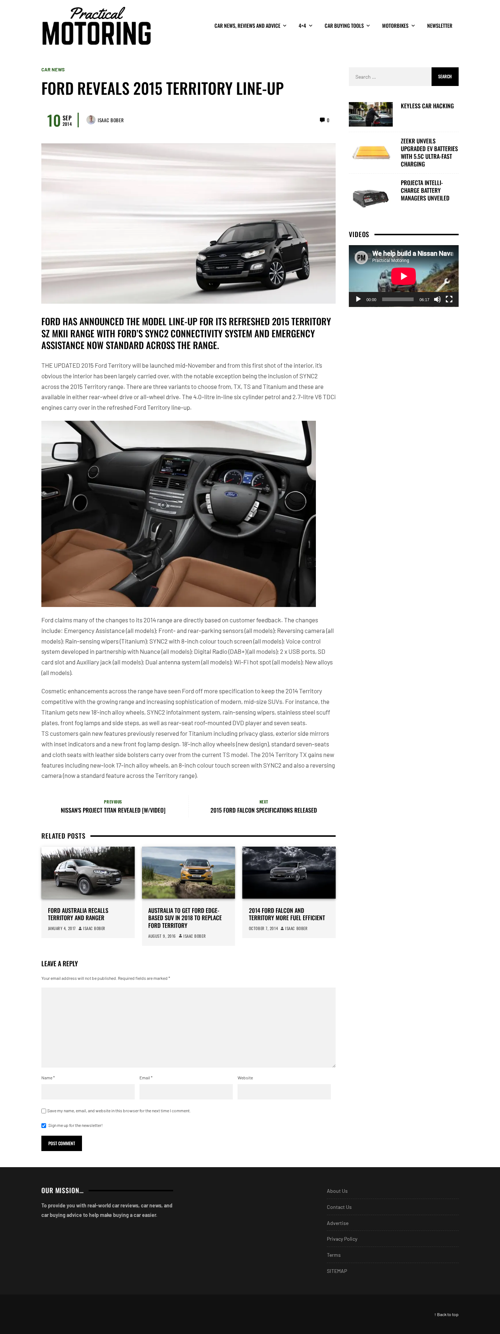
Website (245, 1077)
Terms (334, 1255)
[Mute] (437, 299)
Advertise (337, 1223)
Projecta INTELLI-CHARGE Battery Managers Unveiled (425, 190)
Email (146, 1077)
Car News (53, 69)
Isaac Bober (111, 120)
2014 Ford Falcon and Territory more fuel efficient (287, 914)
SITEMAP (337, 1271)
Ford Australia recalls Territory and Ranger (78, 914)
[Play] (358, 299)
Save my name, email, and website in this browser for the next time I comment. (119, 1110)
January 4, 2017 (62, 928)
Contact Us (339, 1207)
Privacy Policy (342, 1239)
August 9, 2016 (162, 936)
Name (48, 1077)
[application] (404, 276)
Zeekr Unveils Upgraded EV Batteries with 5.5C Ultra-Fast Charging (429, 152)
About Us (337, 1191)
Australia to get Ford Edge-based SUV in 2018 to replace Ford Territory (185, 918)
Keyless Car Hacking (427, 106)
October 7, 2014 (263, 928)
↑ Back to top (446, 1314)
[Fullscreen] (449, 299)
